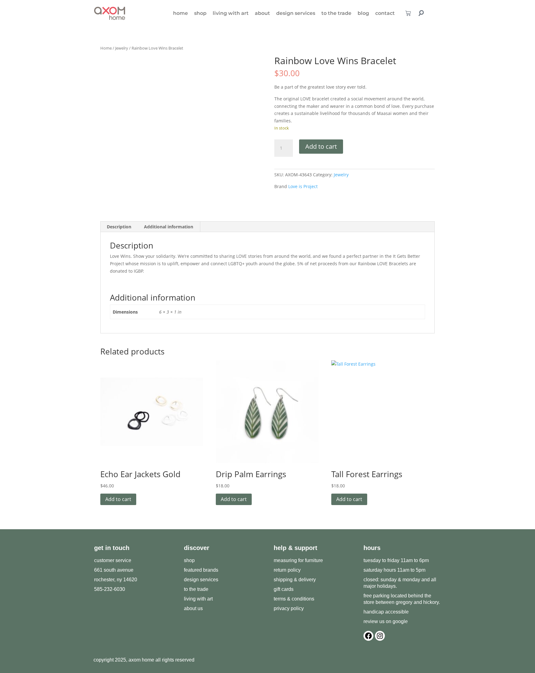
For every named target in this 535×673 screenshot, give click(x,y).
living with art (231, 13)
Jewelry (121, 48)
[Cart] (408, 13)
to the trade (336, 13)
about (262, 13)
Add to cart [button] (118, 499)
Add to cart (321, 146)
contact (385, 13)
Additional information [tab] (168, 227)
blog (363, 13)
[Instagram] (380, 636)
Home (106, 48)
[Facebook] (368, 636)
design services (295, 13)
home (180, 13)
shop (200, 13)
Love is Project (303, 186)
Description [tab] (119, 227)
